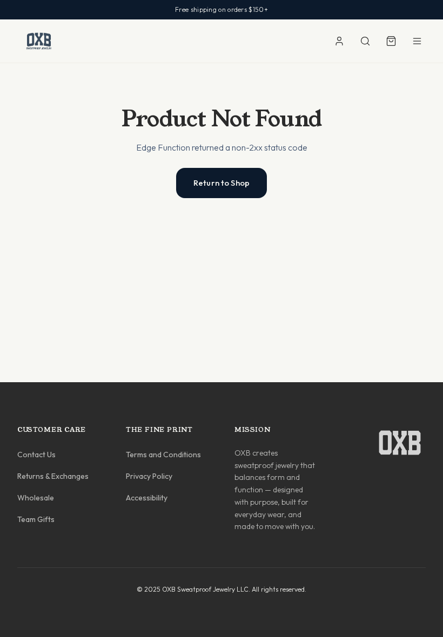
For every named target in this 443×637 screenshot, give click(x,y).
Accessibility (146, 498)
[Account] (339, 41)
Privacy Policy (149, 476)
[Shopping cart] (391, 41)
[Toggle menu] (417, 41)
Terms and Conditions (163, 454)
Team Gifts (36, 519)
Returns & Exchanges (53, 476)
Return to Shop (221, 183)
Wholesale (35, 498)
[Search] (365, 41)
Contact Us (36, 454)
